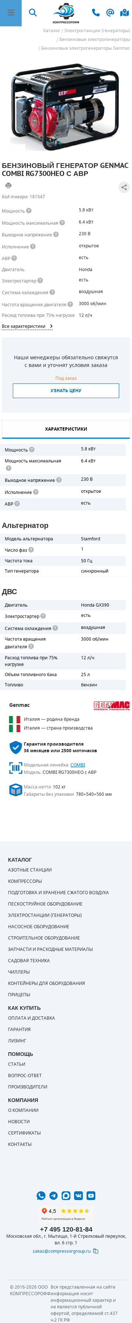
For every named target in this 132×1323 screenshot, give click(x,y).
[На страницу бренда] (112, 705)
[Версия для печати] (8, 185)
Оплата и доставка (31, 1018)
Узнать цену (66, 390)
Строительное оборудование (44, 938)
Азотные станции (30, 870)
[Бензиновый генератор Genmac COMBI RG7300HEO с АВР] (66, 105)
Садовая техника (29, 960)
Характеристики (66, 429)
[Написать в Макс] (66, 1195)
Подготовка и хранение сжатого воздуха (58, 892)
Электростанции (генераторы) (45, 915)
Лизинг (17, 1041)
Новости (19, 1121)
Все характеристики (23, 326)
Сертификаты (24, 1133)
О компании (23, 1110)
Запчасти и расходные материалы (50, 949)
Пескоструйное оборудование (45, 904)
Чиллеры (19, 972)
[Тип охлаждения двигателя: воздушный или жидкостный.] (52, 292)
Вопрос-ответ (25, 1075)
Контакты (20, 1144)
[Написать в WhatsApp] (41, 1195)
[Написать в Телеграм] (53, 1195)
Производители (27, 1087)
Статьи (16, 1064)
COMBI (77, 765)
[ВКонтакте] (78, 1195)
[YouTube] (91, 1195)
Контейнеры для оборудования (46, 983)
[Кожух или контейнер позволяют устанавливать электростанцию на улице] (33, 247)
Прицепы (19, 995)
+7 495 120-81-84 (66, 1229)
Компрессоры (25, 881)
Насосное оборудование (38, 926)
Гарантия (19, 1029)
